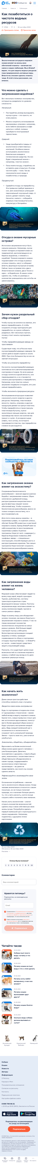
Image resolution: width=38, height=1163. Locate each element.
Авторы (5, 1072)
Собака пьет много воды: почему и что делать (22, 955)
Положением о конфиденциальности (16, 913)
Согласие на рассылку (10, 1088)
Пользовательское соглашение (13, 1085)
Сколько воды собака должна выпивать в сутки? (23, 1020)
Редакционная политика (11, 1095)
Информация (7, 1075)
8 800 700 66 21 (8, 1104)
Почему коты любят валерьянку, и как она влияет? (23, 981)
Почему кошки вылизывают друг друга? (21, 994)
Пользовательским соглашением (24, 911)
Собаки (5, 1062)
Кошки (4, 1065)
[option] (19, 954)
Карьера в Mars (7, 1081)
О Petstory (5, 1078)
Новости (5, 1068)
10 (32, 865)
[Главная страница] (6, 4)
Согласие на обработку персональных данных (19, 914)
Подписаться (19, 1129)
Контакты (5, 1092)
